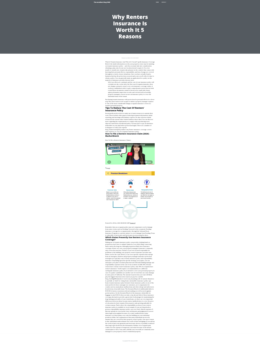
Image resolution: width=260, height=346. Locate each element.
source (133, 223)
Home (157, 2)
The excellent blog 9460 (102, 2)
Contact (163, 2)
